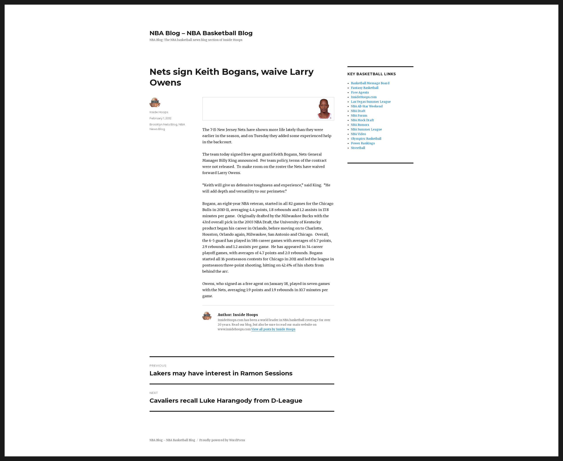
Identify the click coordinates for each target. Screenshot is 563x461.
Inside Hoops (159, 112)
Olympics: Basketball (366, 139)
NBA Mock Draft (362, 120)
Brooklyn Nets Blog (163, 124)
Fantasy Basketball (364, 88)
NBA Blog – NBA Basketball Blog (201, 33)
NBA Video (358, 134)
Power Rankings (363, 143)
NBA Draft (358, 111)
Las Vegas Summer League (371, 102)
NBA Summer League (366, 129)
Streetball (358, 148)
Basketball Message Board (370, 83)
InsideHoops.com (364, 97)
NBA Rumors (360, 125)
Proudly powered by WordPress (222, 440)
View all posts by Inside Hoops (273, 329)
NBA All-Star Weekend (367, 106)
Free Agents (360, 92)
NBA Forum (359, 116)
